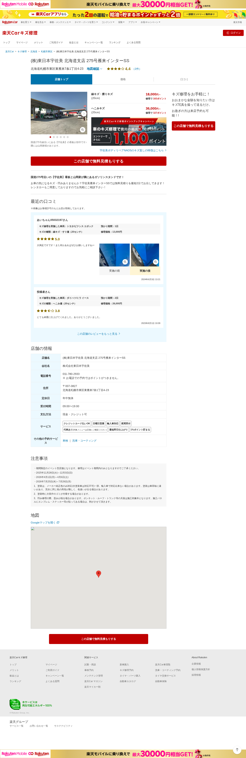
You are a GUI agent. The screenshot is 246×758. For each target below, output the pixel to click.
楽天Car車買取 (162, 664)
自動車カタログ (128, 681)
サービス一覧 (16, 726)
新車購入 (124, 664)
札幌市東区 (46, 51)
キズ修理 (22, 51)
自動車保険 (161, 681)
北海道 (33, 51)
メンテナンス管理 (93, 675)
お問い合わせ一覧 (39, 726)
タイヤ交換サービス (165, 675)
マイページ (22, 42)
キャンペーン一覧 (94, 42)
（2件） (137, 68)
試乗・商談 (90, 664)
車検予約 (89, 670)
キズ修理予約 (127, 670)
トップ (6, 42)
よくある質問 (133, 42)
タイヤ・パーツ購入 (130, 675)
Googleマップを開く (43, 522)
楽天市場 (237, 22)
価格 (123, 79)
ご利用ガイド (56, 42)
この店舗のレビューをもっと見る (97, 333)
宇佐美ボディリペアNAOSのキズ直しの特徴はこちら (132, 150)
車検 (65, 440)
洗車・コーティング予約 (167, 670)
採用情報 (196, 675)
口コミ (184, 79)
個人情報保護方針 (201, 669)
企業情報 (196, 663)
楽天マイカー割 (92, 687)
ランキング (115, 42)
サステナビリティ (63, 726)
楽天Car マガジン (93, 681)
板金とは (73, 42)
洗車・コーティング (84, 440)
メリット (38, 42)
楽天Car (9, 51)
